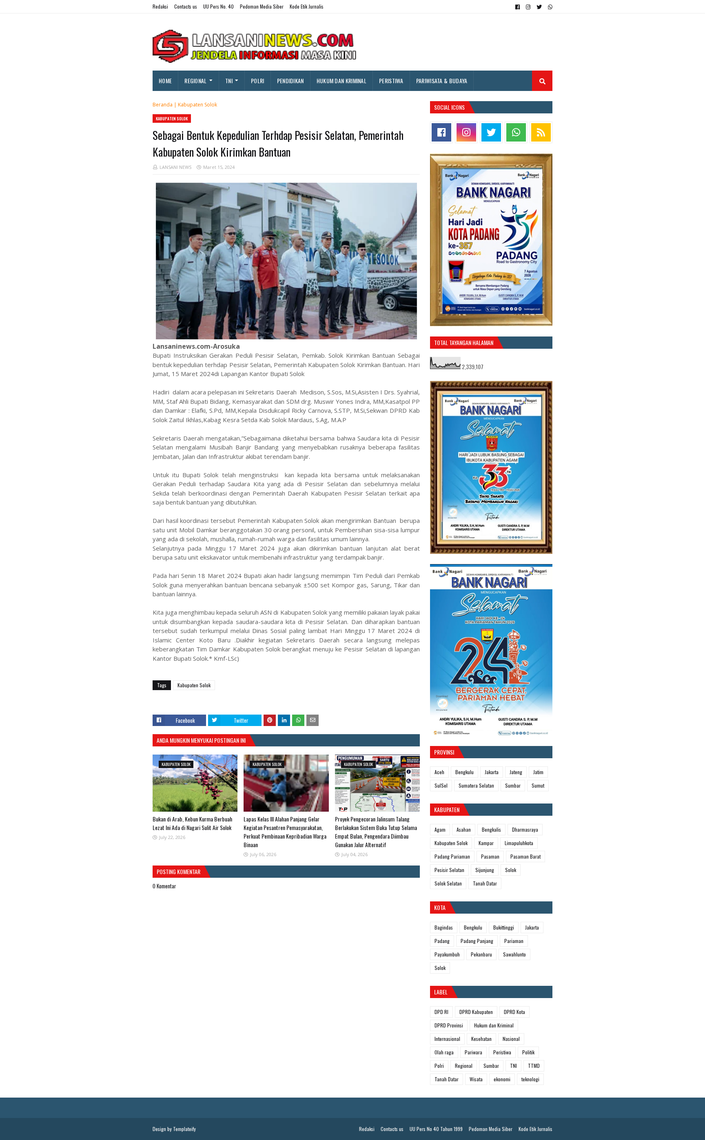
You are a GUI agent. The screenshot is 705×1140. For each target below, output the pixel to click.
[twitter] (539, 7)
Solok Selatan (448, 883)
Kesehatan (481, 1038)
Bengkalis (491, 829)
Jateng (516, 771)
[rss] (541, 132)
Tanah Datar (485, 883)
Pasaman (490, 856)
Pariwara (473, 1052)
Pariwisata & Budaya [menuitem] (442, 80)
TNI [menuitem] (229, 80)
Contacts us (185, 6)
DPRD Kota (514, 1011)
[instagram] (528, 7)
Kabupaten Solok (197, 104)
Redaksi (160, 6)
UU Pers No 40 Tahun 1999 (436, 1128)
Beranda (163, 104)
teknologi (530, 1079)
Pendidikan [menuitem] (290, 80)
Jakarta (492, 771)
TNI (513, 1065)
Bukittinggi (503, 927)
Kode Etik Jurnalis (307, 6)
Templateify (184, 1128)
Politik (528, 1052)
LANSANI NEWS (175, 167)
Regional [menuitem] (195, 80)
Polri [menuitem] (257, 80)
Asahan (464, 829)
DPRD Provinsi (449, 1025)
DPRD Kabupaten (476, 1011)
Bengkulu (464, 771)
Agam (440, 829)
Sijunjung (484, 869)
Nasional (511, 1038)
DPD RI (441, 1011)
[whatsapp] (549, 7)
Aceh (439, 771)
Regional (463, 1065)
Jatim (538, 771)
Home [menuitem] (165, 80)
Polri (439, 1065)
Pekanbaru (481, 954)
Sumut (538, 785)
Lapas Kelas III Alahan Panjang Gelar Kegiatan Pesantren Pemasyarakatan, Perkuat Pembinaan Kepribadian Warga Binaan (285, 832)
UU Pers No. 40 (218, 6)
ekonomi (502, 1079)
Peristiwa (502, 1052)
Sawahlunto (514, 954)
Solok (510, 869)
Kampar (486, 842)
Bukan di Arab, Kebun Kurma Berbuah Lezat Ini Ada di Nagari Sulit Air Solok (192, 823)
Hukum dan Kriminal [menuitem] (341, 80)
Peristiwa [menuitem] (391, 80)
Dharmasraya (525, 829)
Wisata (476, 1079)
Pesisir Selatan (449, 869)
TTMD (534, 1065)
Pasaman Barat (525, 856)
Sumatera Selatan (476, 785)
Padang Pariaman (452, 856)
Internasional (447, 1038)
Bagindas (444, 927)
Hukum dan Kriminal (494, 1025)
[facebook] (517, 7)
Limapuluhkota (519, 842)
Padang (442, 940)
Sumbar (513, 785)
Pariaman (513, 940)
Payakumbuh (447, 954)
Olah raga (444, 1052)
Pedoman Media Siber (262, 6)
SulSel (441, 785)
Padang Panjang (477, 940)
